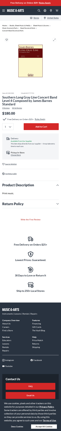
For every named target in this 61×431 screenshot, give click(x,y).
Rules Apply (45, 3)
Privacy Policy (46, 406)
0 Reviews (6, 108)
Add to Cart (41, 126)
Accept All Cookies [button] (44, 426)
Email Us (30, 395)
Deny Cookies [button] (17, 426)
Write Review (17, 108)
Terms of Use (49, 420)
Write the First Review (30, 219)
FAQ (30, 386)
